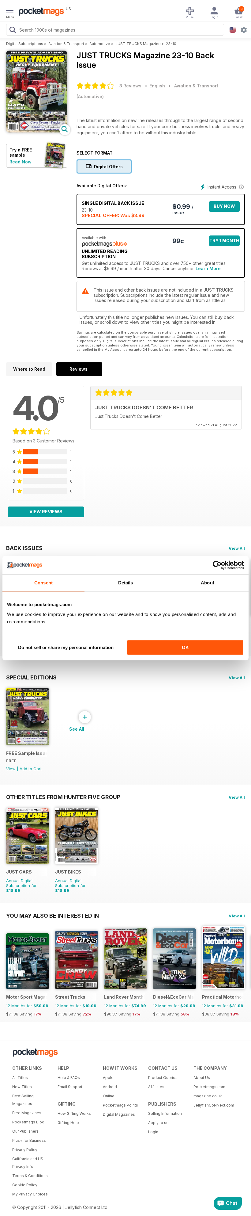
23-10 (171, 43)
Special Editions (31, 677)
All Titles (20, 1077)
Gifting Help (68, 1122)
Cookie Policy (24, 1185)
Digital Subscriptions (24, 43)
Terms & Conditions (30, 1175)
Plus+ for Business (29, 1140)
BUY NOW (224, 206)
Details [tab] (125, 582)
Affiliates (156, 1086)
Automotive (99, 43)
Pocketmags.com (209, 1086)
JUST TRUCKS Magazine (138, 43)
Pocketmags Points (120, 1105)
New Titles (22, 1086)
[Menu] (9, 11)
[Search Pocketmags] (13, 31)
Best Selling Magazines (23, 1100)
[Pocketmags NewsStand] (39, 12)
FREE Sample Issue (26, 753)
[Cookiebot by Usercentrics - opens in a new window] (217, 565)
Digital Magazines (119, 1114)
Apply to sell (159, 1122)
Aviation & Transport (66, 43)
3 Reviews (130, 85)
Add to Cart (31, 768)
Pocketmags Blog (28, 1122)
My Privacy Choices (30, 1194)
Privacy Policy (24, 1149)
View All (237, 548)
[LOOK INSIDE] (36, 130)
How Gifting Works (74, 1113)
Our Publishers (25, 1131)
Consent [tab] (43, 582)
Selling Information (165, 1113)
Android (110, 1086)
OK (185, 647)
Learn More (208, 268)
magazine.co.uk (207, 1096)
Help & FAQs (69, 1077)
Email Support (70, 1086)
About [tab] (207, 582)
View (11, 768)
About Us (201, 1077)
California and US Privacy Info (27, 1163)
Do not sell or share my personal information (66, 647)
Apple (108, 1077)
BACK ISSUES (24, 548)
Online (108, 1096)
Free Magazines (26, 1113)
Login (153, 1132)
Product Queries (163, 1077)
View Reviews (45, 511)
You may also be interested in (52, 915)
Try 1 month (224, 240)
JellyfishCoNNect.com (213, 1105)
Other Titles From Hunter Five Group (63, 797)
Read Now (20, 161)
